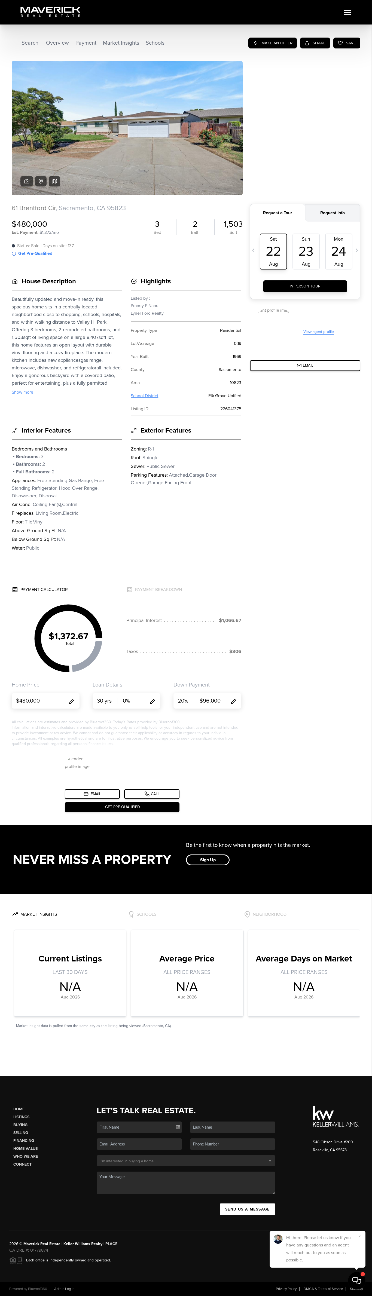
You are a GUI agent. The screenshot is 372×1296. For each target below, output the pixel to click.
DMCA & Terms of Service (323, 1289)
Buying (20, 1125)
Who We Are (25, 1156)
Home (19, 1109)
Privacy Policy (286, 1289)
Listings (21, 1117)
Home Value (25, 1148)
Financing (23, 1140)
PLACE (111, 1244)
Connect (22, 1164)
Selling (20, 1132)
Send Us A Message (247, 1209)
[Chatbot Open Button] (356, 1280)
